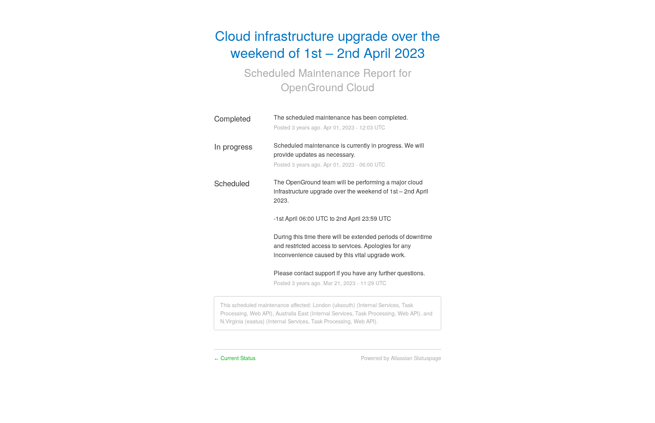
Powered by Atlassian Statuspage (401, 358)
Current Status (234, 358)
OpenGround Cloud (328, 86)
